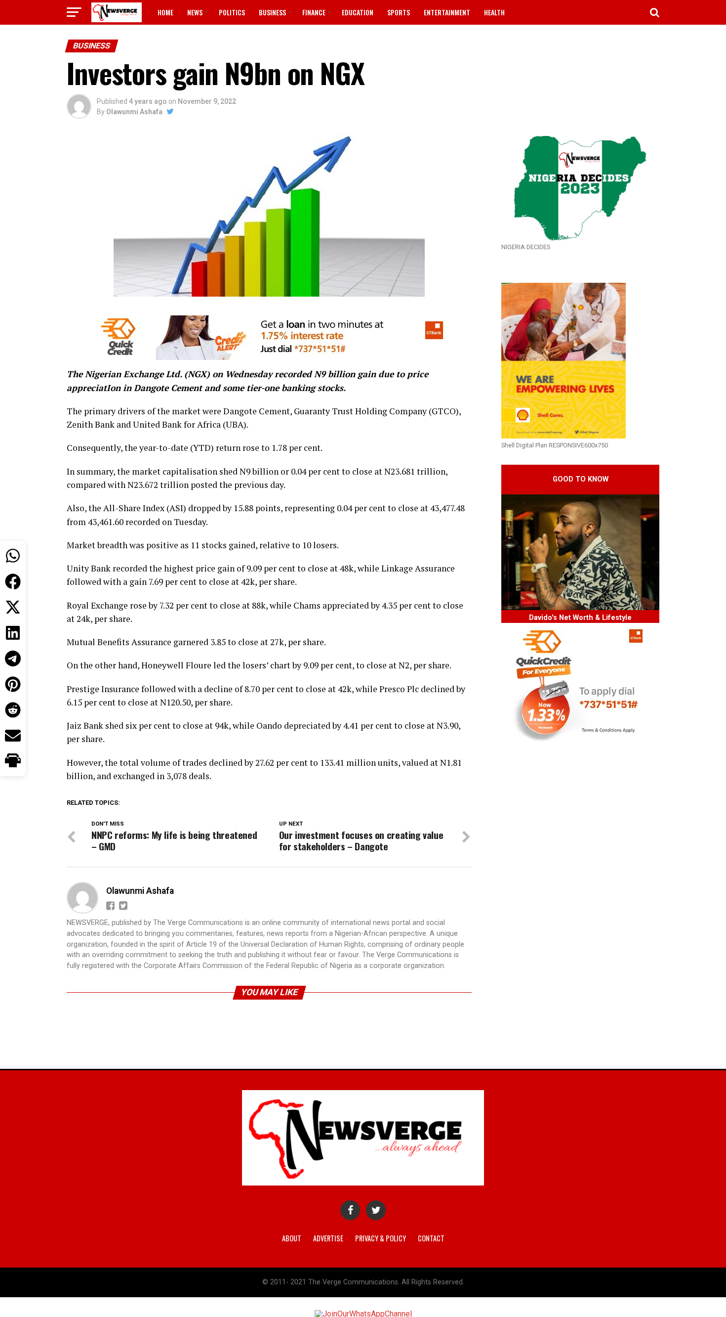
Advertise (328, 1238)
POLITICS (232, 12)
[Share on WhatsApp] (13, 556)
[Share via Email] (13, 735)
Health (494, 12)
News (194, 12)
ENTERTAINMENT (447, 12)
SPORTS (398, 12)
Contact (431, 1238)
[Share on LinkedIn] (13, 633)
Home (165, 12)
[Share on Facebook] (13, 581)
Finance (313, 12)
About (291, 1238)
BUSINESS (272, 12)
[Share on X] (13, 607)
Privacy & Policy (380, 1238)
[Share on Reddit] (13, 710)
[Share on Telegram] (13, 658)
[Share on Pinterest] (13, 684)
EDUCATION (357, 12)
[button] (13, 761)
